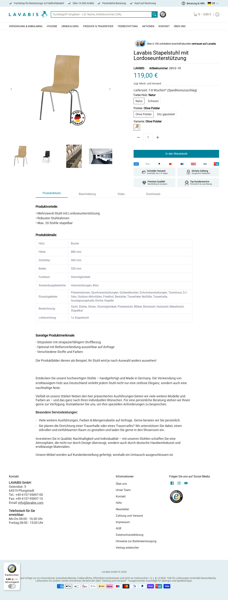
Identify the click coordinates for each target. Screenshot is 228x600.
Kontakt (121, 496)
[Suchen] (154, 14)
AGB (118, 528)
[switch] (11, 586)
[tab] (52, 194)
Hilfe (119, 503)
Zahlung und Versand (129, 515)
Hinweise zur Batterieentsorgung (136, 541)
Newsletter (122, 509)
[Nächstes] (110, 89)
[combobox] (101, 14)
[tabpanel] (114, 329)
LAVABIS (139, 68)
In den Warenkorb (176, 153)
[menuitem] (202, 14)
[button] (213, 3)
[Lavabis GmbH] (28, 14)
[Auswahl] (157, 137)
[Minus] (138, 137)
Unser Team (123, 490)
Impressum (123, 522)
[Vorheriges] (11, 89)
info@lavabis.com (30, 503)
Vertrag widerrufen (127, 547)
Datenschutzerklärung (129, 534)
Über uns (121, 483)
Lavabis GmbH (110, 571)
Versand (156, 83)
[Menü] (18, 564)
